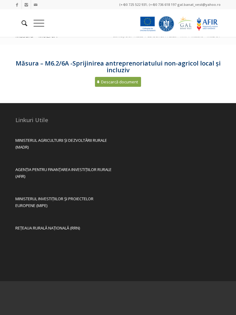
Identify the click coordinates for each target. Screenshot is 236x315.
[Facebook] (17, 4)
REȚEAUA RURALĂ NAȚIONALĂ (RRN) (47, 228)
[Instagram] (26, 4)
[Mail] (35, 4)
